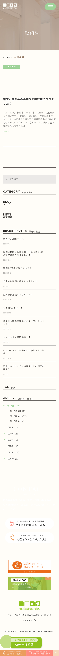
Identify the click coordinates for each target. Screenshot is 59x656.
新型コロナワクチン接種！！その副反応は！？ (24, 368)
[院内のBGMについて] (52, 241)
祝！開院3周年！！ (13, 307)
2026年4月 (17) (18, 416)
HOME (6, 57)
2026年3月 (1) (18, 420)
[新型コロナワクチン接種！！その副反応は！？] (52, 368)
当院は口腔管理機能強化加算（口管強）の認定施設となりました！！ (24, 253)
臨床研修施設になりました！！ (19, 294)
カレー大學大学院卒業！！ (17, 337)
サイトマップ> (29, 620)
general (11, 67)
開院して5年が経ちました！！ (18, 268)
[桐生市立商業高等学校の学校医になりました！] (29, 79)
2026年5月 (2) (17, 410)
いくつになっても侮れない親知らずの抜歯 (24, 352)
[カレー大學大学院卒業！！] (52, 339)
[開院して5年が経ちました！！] (52, 270)
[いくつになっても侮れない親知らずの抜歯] (52, 353)
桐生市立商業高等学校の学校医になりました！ (24, 323)
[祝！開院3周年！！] (52, 310)
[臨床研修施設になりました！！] (52, 297)
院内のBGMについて (13, 238)
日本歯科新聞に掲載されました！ (20, 281)
